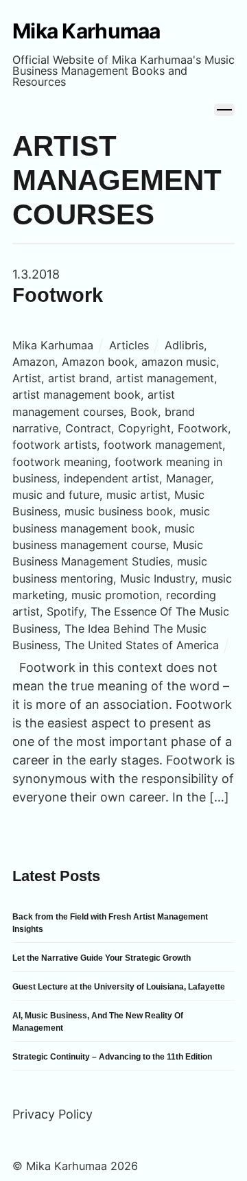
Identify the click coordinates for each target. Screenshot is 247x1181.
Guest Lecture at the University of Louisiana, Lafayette (118, 987)
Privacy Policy (52, 1114)
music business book (118, 511)
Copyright (144, 428)
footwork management (163, 445)
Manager (188, 478)
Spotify (65, 611)
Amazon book (98, 362)
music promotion (115, 595)
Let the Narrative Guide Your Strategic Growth (101, 958)
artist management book (76, 394)
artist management (165, 378)
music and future (55, 495)
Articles (129, 345)
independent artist (111, 478)
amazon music (178, 362)
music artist (136, 495)
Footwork (57, 295)
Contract (88, 428)
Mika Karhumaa (52, 345)
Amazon (33, 362)
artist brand (78, 378)
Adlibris (184, 345)
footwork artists (54, 445)
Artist (26, 378)
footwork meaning (60, 462)
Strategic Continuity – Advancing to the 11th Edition (112, 1057)
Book (144, 412)
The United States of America (141, 645)
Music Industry (157, 578)
